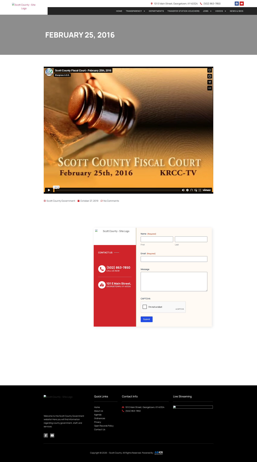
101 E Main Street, (118, 283)
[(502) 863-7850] (102, 269)
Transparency (134, 11)
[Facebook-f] (46, 435)
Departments (156, 11)
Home (119, 11)
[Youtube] (242, 3)
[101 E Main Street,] (102, 285)
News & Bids (236, 11)
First (143, 244)
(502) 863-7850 (118, 267)
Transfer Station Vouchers (183, 11)
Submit (146, 319)
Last (177, 244)
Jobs (205, 11)
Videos (219, 11)
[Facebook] (237, 3)
